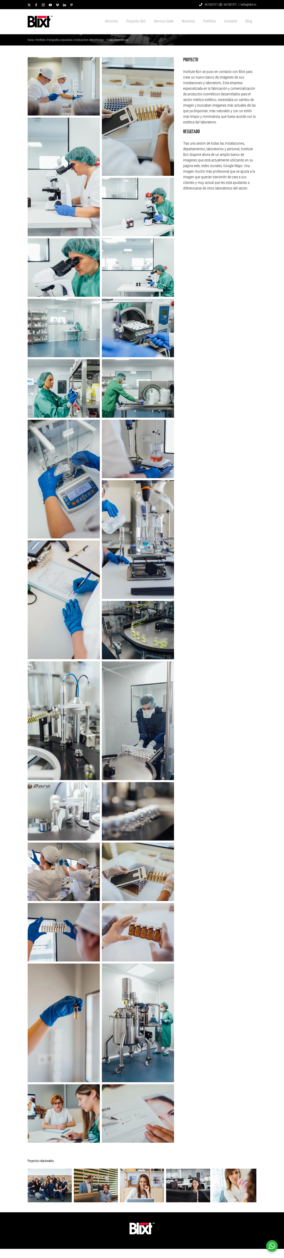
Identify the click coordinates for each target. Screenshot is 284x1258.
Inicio (31, 40)
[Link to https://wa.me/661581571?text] (221, 4)
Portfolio (40, 40)
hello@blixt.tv (248, 4)
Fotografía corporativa (60, 40)
